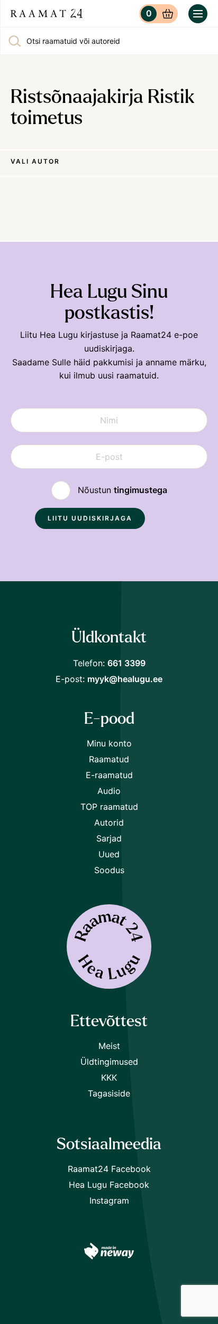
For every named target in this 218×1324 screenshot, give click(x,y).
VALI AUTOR (35, 161)
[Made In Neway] (109, 1253)
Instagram (109, 1200)
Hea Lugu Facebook (109, 1184)
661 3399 (126, 663)
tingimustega (140, 490)
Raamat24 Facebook (109, 1169)
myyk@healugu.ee (124, 679)
